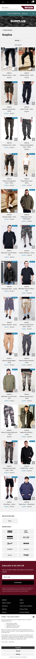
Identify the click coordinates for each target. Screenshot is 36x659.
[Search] (14, 8)
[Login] (28, 2)
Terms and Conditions (26, 606)
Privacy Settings (24, 612)
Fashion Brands (7, 30)
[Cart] (32, 2)
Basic (9, 521)
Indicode (26, 549)
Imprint (22, 603)
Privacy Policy (24, 609)
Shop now (25, 13)
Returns (4, 612)
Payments (5, 606)
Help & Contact (6, 603)
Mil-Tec (10, 555)
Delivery (4, 609)
